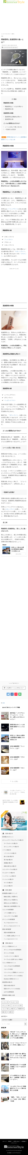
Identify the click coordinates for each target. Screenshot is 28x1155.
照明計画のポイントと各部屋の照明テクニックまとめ (17, 727)
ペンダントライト (10, 400)
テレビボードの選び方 (8, 872)
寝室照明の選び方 (7, 982)
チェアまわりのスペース (11, 922)
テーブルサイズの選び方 (11, 843)
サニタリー (14, 1002)
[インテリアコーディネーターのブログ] (14, 2)
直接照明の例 (9, 119)
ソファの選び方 (6, 850)
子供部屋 (21, 1008)
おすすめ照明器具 (9, 992)
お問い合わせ (16, 1141)
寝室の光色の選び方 (9, 985)
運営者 (9, 1141)
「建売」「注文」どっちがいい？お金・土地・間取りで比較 (18, 1099)
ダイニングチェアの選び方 (11, 846)
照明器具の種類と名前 (8, 995)
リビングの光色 (8, 969)
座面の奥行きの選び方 (10, 866)
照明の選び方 (7, 943)
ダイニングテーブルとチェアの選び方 (12, 840)
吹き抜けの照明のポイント (11, 979)
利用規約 (24, 1141)
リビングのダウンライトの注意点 (13, 975)
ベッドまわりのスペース (11, 939)
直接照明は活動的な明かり (13, 117)
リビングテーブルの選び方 (9, 869)
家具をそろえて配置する (11, 900)
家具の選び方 (7, 833)
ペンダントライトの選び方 (11, 956)
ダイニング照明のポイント (9, 946)
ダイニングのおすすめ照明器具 (12, 949)
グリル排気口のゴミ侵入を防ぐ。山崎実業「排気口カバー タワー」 (18, 1077)
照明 (4, 703)
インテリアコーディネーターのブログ (14, 1150)
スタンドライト (10, 509)
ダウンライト (14, 415)
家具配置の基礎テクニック (9, 893)
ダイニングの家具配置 (8, 919)
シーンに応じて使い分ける (13, 127)
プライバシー (14, 1143)
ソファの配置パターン (10, 913)
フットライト (8, 239)
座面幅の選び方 (8, 863)
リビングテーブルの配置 (11, 916)
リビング (5, 1008)
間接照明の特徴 (8, 103)
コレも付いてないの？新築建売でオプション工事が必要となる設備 (18, 1088)
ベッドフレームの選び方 (9, 876)
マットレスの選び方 (8, 879)
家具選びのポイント (8, 837)
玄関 (11, 1012)
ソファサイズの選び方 (10, 853)
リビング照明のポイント (9, 962)
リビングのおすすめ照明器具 (12, 966)
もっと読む (15, 781)
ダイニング (6, 1005)
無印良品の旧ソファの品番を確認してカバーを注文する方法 (18, 1066)
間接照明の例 (9, 109)
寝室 (4, 1012)
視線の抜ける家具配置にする (12, 906)
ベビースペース (17, 1005)
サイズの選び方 (8, 882)
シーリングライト (12, 209)
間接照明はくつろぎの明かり (14, 106)
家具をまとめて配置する (11, 903)
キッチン (5, 1002)
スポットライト (20, 251)
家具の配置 (7, 890)
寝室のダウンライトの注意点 (12, 988)
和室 (13, 1008)
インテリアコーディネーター (10, 47)
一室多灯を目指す (10, 129)
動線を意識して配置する (11, 896)
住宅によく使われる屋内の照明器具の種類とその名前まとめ (17, 737)
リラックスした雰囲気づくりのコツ (14, 972)
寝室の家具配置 (6, 929)
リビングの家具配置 (8, 909)
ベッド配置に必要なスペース (12, 935)
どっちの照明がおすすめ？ (12, 123)
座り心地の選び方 (9, 856)
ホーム (4, 1141)
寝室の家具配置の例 (9, 932)
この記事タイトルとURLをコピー (15, 688)
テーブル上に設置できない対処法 (13, 959)
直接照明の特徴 (8, 113)
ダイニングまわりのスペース (12, 926)
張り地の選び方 (8, 859)
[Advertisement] (14, 17)
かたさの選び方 (8, 886)
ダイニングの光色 (9, 953)
